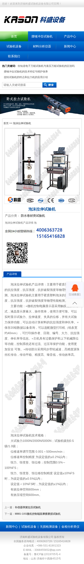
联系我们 (14, 56)
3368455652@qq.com (47, 549)
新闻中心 (70, 46)
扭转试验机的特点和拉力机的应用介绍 (26, 77)
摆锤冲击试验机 (42, 36)
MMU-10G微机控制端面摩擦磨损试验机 (38, 513)
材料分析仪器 (42, 46)
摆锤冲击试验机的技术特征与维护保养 (26, 71)
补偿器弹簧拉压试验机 (28, 507)
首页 (14, 36)
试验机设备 (14, 46)
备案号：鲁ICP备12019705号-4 (42, 554)
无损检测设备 (49, 526)
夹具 (47, 317)
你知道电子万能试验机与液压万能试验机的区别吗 (46, 65)
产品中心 (70, 36)
